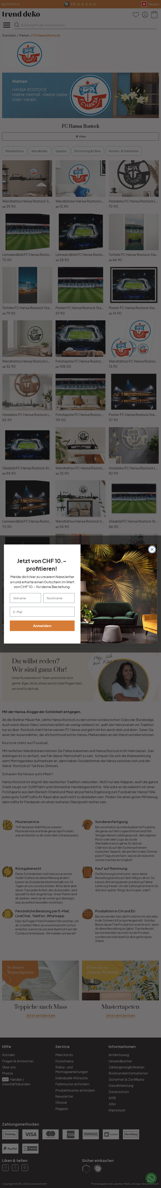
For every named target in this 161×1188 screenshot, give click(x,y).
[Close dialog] (152, 549)
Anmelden (42, 626)
